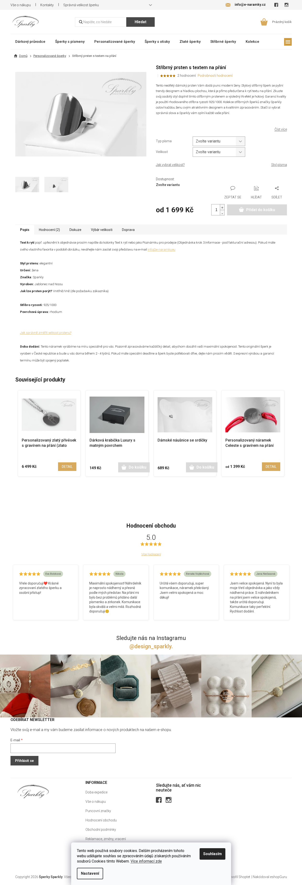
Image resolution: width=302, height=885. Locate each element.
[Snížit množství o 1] (222, 212)
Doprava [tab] (128, 230)
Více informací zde (146, 861)
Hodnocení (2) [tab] (49, 230)
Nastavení (90, 873)
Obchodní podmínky (100, 829)
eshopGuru (278, 877)
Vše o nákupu (21, 5)
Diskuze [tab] (75, 230)
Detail (67, 467)
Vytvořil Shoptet (238, 877)
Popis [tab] (24, 230)
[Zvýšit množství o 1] (222, 207)
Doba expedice (96, 792)
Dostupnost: (165, 179)
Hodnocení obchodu (101, 820)
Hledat (140, 22)
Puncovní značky (98, 811)
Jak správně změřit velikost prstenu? (45, 332)
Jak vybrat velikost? (170, 165)
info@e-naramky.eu (161, 249)
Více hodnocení (151, 554)
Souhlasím (212, 854)
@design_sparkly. (151, 647)
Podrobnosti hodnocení (215, 75)
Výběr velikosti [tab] (101, 230)
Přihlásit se (24, 761)
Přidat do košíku (260, 210)
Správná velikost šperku (81, 5)
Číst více (281, 129)
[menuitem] (30, 41)
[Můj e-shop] (33, 791)
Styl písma (279, 165)
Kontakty (47, 5)
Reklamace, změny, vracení (105, 839)
